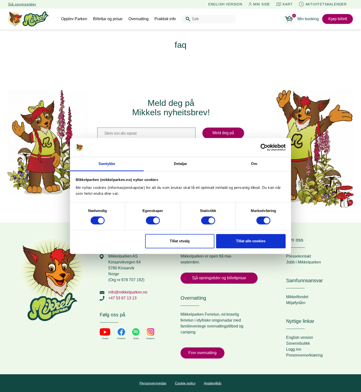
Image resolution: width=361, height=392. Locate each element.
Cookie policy (185, 383)
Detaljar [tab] (180, 164)
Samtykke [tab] (106, 164)
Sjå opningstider (22, 4)
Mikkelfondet (297, 297)
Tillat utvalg (180, 241)
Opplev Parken (74, 19)
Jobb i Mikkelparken (303, 262)
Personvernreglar (153, 383)
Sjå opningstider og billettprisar (219, 278)
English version (299, 337)
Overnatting (138, 19)
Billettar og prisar (108, 19)
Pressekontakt (298, 256)
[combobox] (208, 19)
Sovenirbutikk (298, 343)
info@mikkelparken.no (127, 292)
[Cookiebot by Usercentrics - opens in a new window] (264, 147)
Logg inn (293, 349)
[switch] (153, 221)
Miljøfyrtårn (295, 303)
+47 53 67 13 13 (122, 298)
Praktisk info (165, 19)
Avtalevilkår (213, 383)
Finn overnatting (202, 353)
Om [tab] (254, 164)
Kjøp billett (337, 19)
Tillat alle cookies (250, 241)
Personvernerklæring (304, 355)
